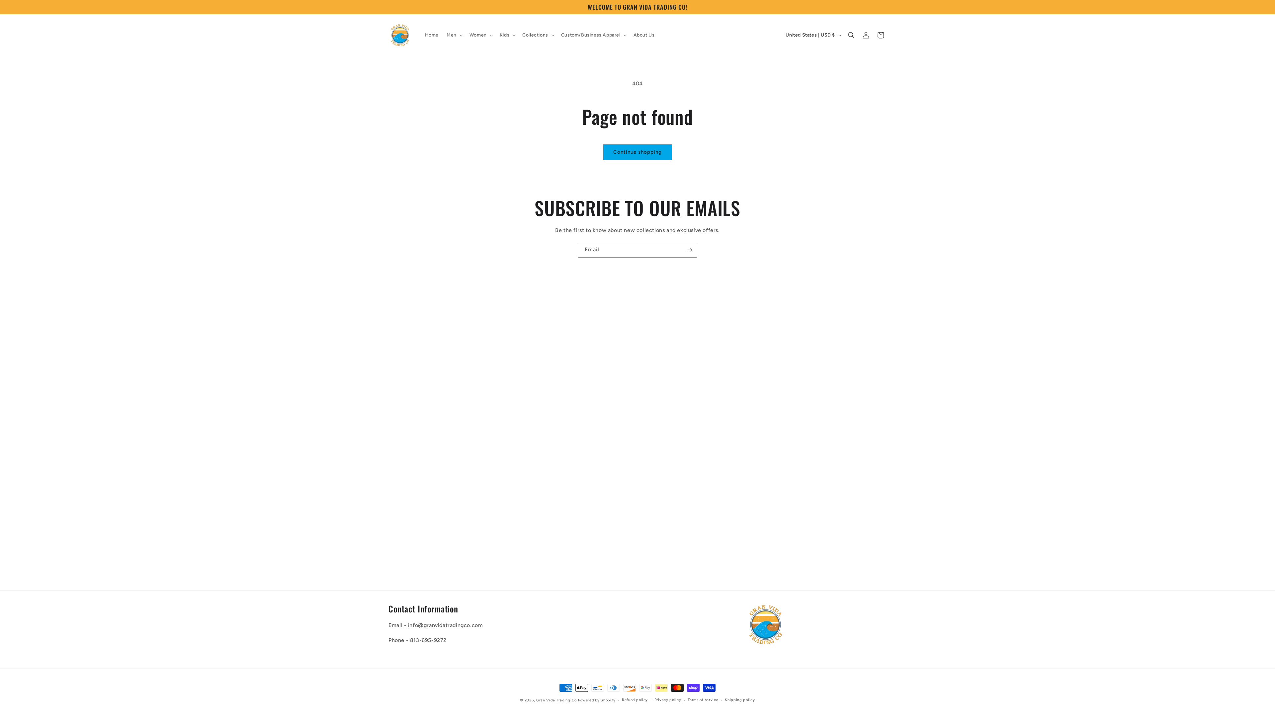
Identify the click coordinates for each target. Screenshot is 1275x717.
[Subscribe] (689, 250)
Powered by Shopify (597, 700)
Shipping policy (740, 700)
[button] (454, 35)
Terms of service (703, 700)
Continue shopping (637, 152)
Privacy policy (667, 700)
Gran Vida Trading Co (556, 700)
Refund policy (635, 700)
